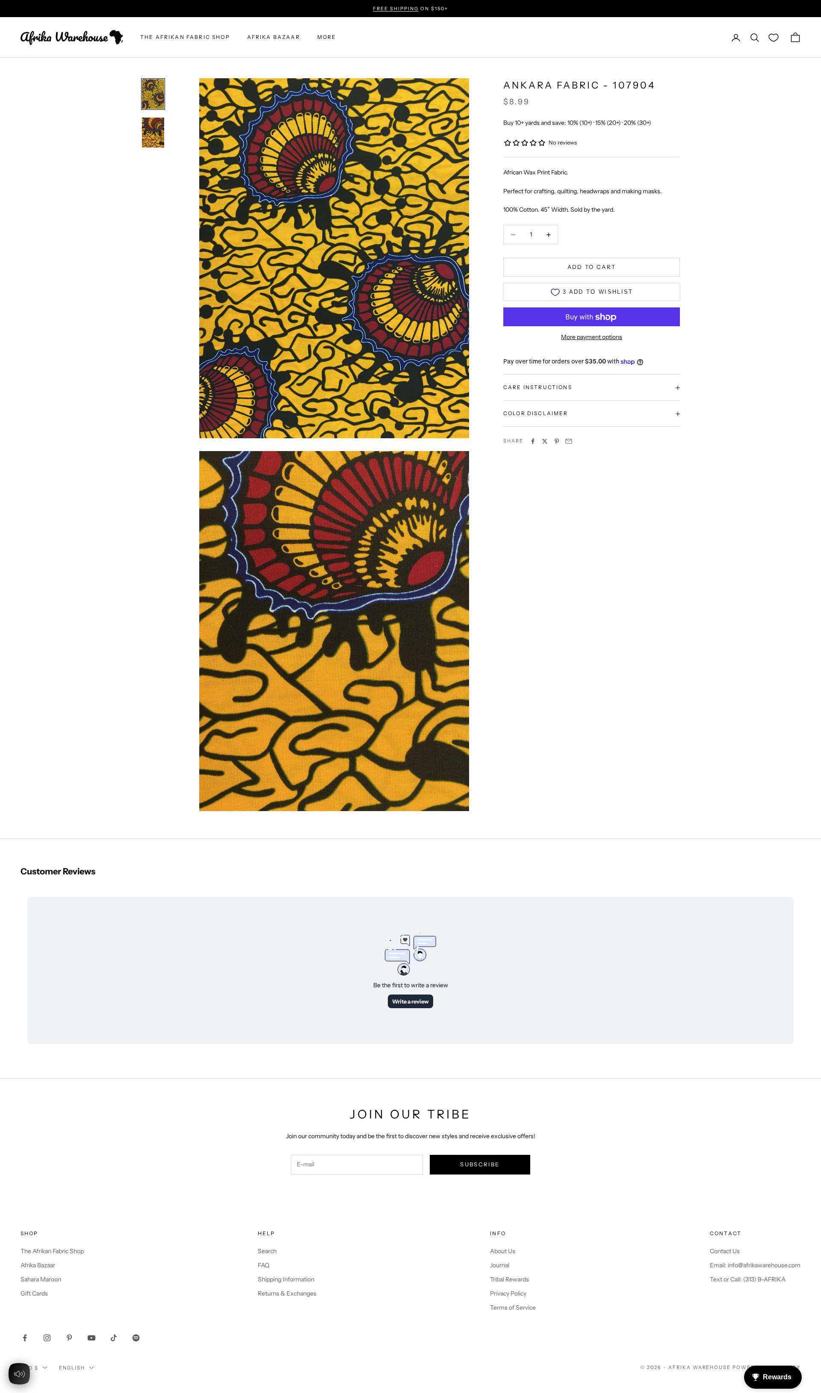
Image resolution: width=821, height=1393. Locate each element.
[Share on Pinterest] (556, 441)
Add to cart (591, 267)
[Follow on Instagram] (47, 1338)
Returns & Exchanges (287, 1293)
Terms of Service (513, 1307)
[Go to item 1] (153, 94)
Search (267, 1251)
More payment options (591, 337)
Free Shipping (396, 9)
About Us (502, 1251)
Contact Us (725, 1251)
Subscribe (479, 1164)
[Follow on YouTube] (91, 1338)
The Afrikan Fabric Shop (52, 1251)
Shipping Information (286, 1279)
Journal (499, 1265)
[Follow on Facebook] (25, 1338)
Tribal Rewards (509, 1279)
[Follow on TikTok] (113, 1338)
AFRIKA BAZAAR (273, 37)
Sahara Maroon (41, 1279)
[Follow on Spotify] (136, 1338)
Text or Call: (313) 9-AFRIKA (748, 1279)
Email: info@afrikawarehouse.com (755, 1265)
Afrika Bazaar (38, 1265)
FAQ (263, 1265)
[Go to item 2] (153, 132)
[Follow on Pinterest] (69, 1338)
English (72, 1368)
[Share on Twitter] (544, 441)
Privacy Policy (508, 1293)
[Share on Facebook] (532, 441)
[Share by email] (568, 441)
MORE (327, 37)
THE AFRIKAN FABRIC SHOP (185, 37)
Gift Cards (34, 1293)
